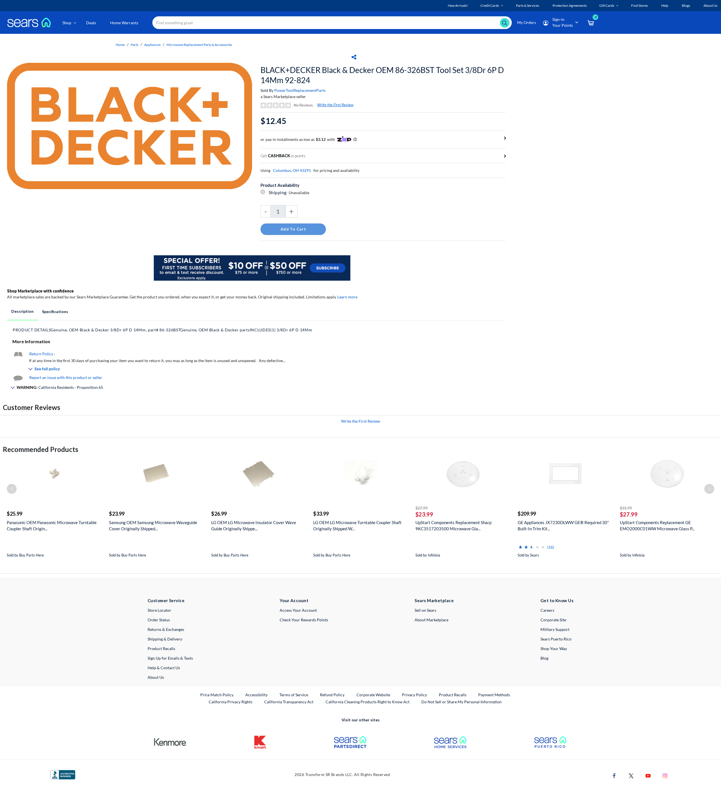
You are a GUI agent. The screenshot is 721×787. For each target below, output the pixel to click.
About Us (156, 677)
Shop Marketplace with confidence (40, 291)
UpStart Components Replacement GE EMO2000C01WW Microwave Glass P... (657, 525)
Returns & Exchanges (166, 629)
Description (22, 311)
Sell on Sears (425, 610)
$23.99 (116, 514)
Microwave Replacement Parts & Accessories (199, 45)
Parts (134, 45)
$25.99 (14, 514)
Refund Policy (332, 694)
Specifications (55, 311)
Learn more (347, 296)
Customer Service (166, 600)
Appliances (152, 45)
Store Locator (159, 610)
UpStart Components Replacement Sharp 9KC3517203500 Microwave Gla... (453, 525)
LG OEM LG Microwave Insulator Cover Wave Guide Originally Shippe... (253, 525)
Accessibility (256, 694)
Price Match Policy (216, 694)
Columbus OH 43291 (292, 170)
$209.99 (527, 514)
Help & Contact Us (164, 667)
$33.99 (321, 514)
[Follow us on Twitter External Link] (631, 775)
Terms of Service (293, 694)
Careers (547, 610)
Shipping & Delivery (165, 639)
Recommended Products (40, 449)
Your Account (294, 600)
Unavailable (300, 192)
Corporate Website (374, 694)
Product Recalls (161, 648)
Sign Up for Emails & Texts (170, 658)
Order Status (159, 619)
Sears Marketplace (434, 600)
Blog (544, 658)
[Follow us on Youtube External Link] (648, 775)
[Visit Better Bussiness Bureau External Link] (62, 774)
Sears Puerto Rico (555, 639)
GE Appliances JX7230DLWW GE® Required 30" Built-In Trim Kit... (563, 525)
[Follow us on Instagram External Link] (665, 775)
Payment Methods (494, 694)
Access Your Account (298, 610)
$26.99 (219, 514)
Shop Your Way (553, 648)
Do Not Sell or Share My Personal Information (461, 701)
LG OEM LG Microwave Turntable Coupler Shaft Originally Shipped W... (357, 525)
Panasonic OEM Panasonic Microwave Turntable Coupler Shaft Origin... (52, 525)
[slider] (532, 545)
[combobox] (332, 22)
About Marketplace (431, 619)
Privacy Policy (414, 694)
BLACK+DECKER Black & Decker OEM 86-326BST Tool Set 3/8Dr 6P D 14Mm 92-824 (382, 75)
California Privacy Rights (230, 701)
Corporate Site (553, 619)
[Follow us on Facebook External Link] (614, 775)
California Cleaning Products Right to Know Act (368, 701)
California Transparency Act (288, 701)
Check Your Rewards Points (304, 619)
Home (120, 45)
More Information (31, 341)
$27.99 (421, 508)
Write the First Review (335, 105)
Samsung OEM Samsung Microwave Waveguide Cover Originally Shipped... (153, 525)
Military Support (554, 629)
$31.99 (626, 508)
